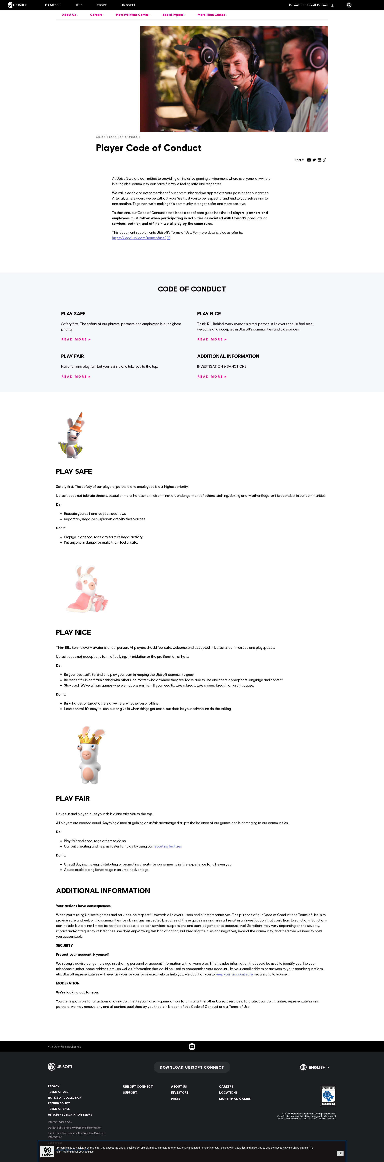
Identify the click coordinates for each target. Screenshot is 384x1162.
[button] (324, 160)
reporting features (168, 846)
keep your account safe (234, 974)
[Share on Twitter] (314, 160)
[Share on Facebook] (309, 160)
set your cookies (84, 1151)
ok (340, 1153)
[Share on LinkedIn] (319, 160)
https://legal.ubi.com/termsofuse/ (139, 238)
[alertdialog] (192, 1151)
